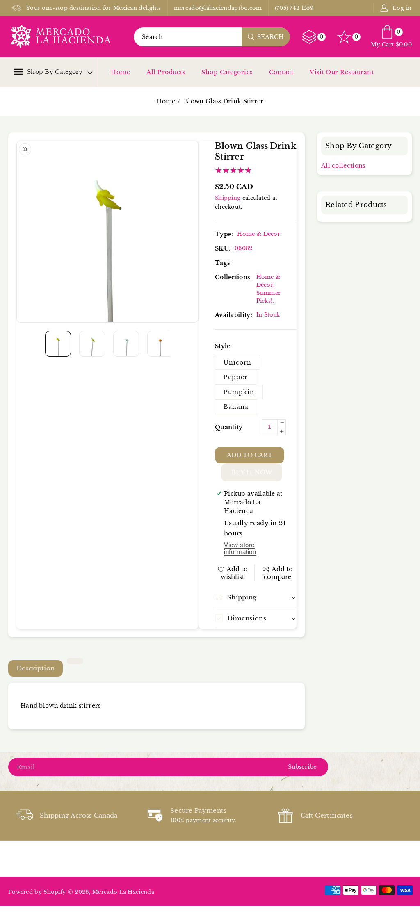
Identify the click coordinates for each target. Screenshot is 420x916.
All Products (165, 72)
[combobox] (212, 37)
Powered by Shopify (37, 892)
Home (120, 72)
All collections (343, 165)
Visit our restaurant (342, 72)
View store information (240, 548)
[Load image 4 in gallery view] (160, 343)
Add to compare (278, 573)
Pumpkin (239, 392)
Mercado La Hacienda (123, 892)
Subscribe (302, 766)
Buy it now (251, 472)
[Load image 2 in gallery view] (92, 343)
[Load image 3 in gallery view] (126, 343)
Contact (281, 72)
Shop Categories (227, 72)
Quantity (228, 427)
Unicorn (237, 362)
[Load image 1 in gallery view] (58, 343)
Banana (236, 406)
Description (35, 668)
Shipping (227, 197)
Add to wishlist (234, 573)
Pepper (236, 377)
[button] (48, 72)
